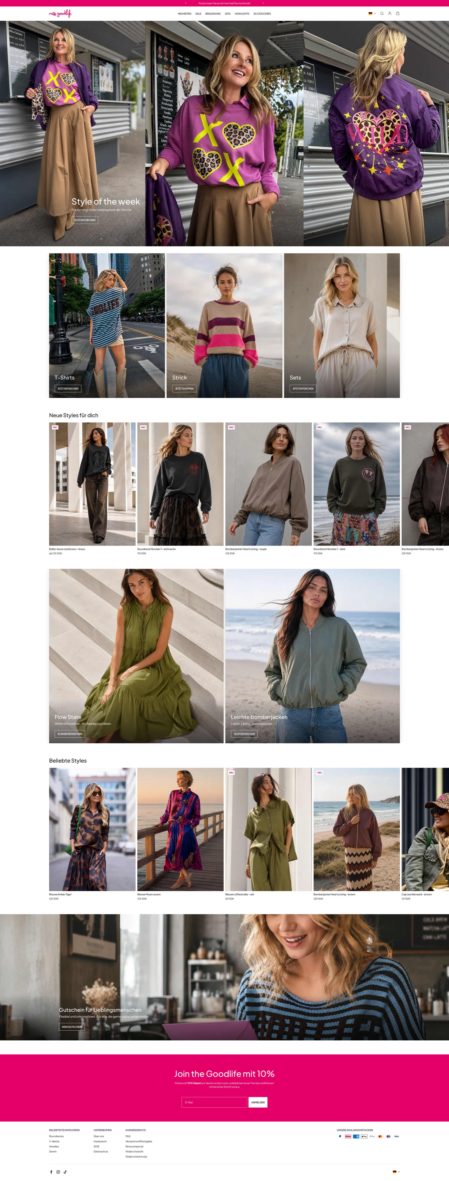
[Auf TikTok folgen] (65, 1172)
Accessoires (262, 13)
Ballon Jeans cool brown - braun (67, 548)
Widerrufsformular (136, 1156)
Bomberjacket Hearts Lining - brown (334, 894)
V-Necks (54, 1141)
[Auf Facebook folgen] (51, 1172)
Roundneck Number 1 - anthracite (156, 548)
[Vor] (263, 3)
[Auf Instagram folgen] (58, 1172)
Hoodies (54, 1146)
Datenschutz (101, 1151)
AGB (96, 1146)
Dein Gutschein (72, 1026)
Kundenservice (136, 1130)
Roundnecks (56, 1136)
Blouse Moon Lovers (148, 894)
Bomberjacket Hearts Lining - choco (422, 548)
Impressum (100, 1141)
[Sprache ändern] (372, 13)
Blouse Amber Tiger (60, 894)
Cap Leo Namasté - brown (417, 894)
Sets (228, 13)
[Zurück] (185, 3)
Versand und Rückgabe (139, 1141)
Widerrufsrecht (134, 1151)
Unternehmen (103, 1130)
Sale (198, 13)
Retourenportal (134, 1146)
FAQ (128, 1136)
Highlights (242, 13)
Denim (53, 1151)
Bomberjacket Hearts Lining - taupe (246, 548)
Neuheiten (184, 13)
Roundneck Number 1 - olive (329, 548)
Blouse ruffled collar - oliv (239, 894)
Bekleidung (213, 13)
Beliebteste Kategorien (64, 1130)
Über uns (99, 1136)
